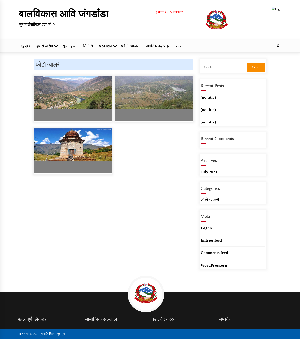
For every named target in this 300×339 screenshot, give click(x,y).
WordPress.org (214, 265)
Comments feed (214, 252)
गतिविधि (87, 46)
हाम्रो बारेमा (44, 46)
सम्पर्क (180, 46)
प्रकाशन (105, 46)
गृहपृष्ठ (25, 46)
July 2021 (209, 172)
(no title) (208, 97)
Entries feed (211, 240)
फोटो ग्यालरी (130, 46)
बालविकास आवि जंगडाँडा (63, 13)
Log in (206, 228)
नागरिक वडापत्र (158, 46)
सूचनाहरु (68, 46)
